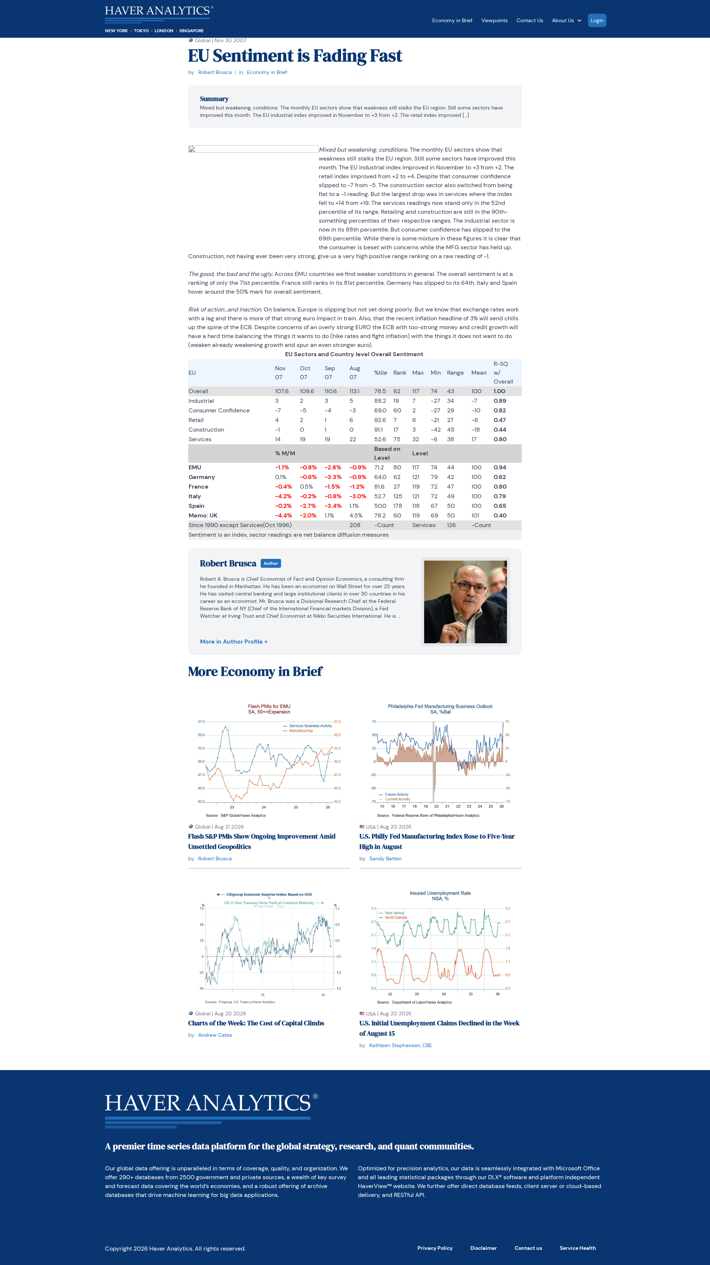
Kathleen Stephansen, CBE (400, 1045)
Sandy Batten (385, 858)
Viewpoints (494, 20)
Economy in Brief (452, 20)
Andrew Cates (215, 1035)
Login (597, 20)
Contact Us (530, 20)
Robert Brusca (215, 72)
